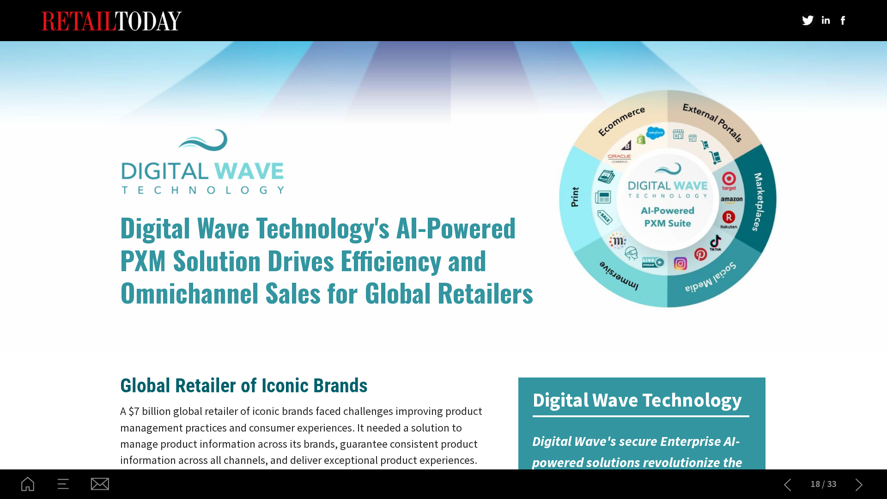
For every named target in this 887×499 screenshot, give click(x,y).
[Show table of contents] (64, 484)
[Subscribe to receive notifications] (99, 484)
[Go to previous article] (787, 484)
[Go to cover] (28, 484)
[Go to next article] (859, 484)
